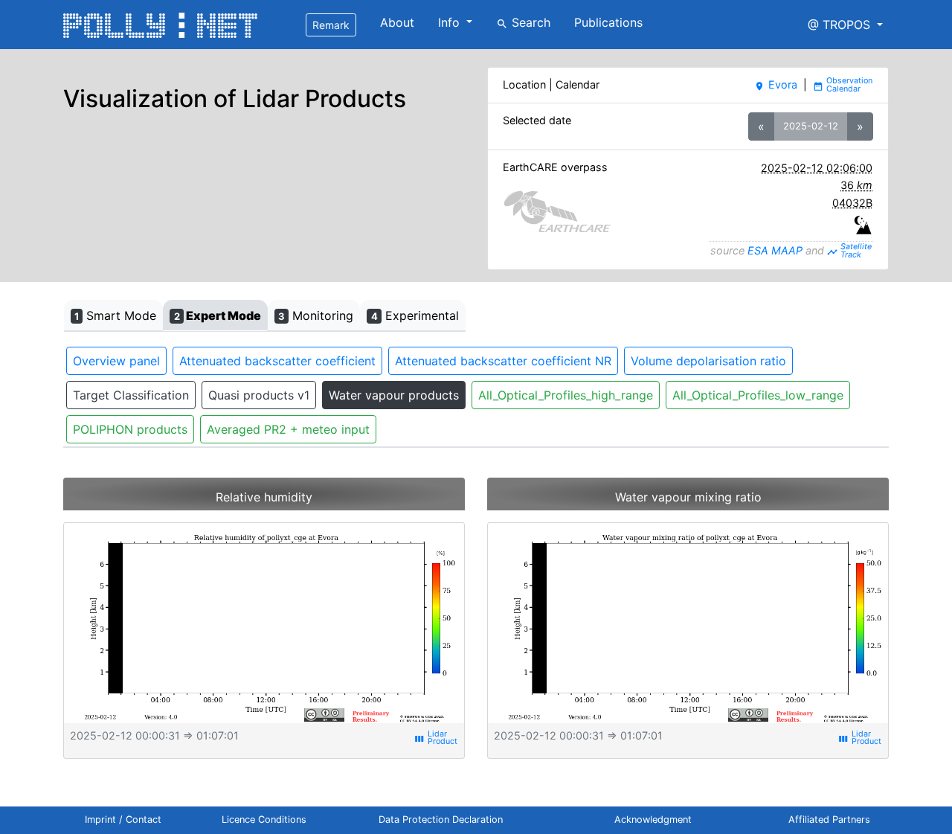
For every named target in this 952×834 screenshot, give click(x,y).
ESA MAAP (775, 250)
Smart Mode (115, 315)
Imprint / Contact (123, 819)
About (397, 22)
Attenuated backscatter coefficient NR (503, 360)
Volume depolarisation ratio (708, 360)
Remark (331, 25)
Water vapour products (394, 395)
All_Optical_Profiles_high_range (565, 395)
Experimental (415, 315)
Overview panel (116, 360)
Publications (608, 22)
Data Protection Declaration (441, 819)
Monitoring (315, 315)
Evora (775, 84)
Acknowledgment (653, 819)
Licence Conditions (264, 819)
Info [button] (450, 22)
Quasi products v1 (258, 395)
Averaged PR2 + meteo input (288, 429)
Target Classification (131, 395)
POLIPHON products (130, 429)
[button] (845, 24)
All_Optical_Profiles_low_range (757, 395)
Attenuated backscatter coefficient (277, 360)
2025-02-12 (810, 126)
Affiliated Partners (829, 819)
